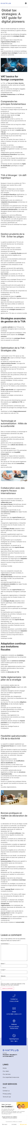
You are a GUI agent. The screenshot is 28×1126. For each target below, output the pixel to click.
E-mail (3, 969)
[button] (25, 3)
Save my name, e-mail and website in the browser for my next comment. (13, 984)
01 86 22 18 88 (14, 1001)
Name (3, 963)
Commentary (5, 943)
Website (3, 976)
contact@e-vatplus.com (14, 1014)
